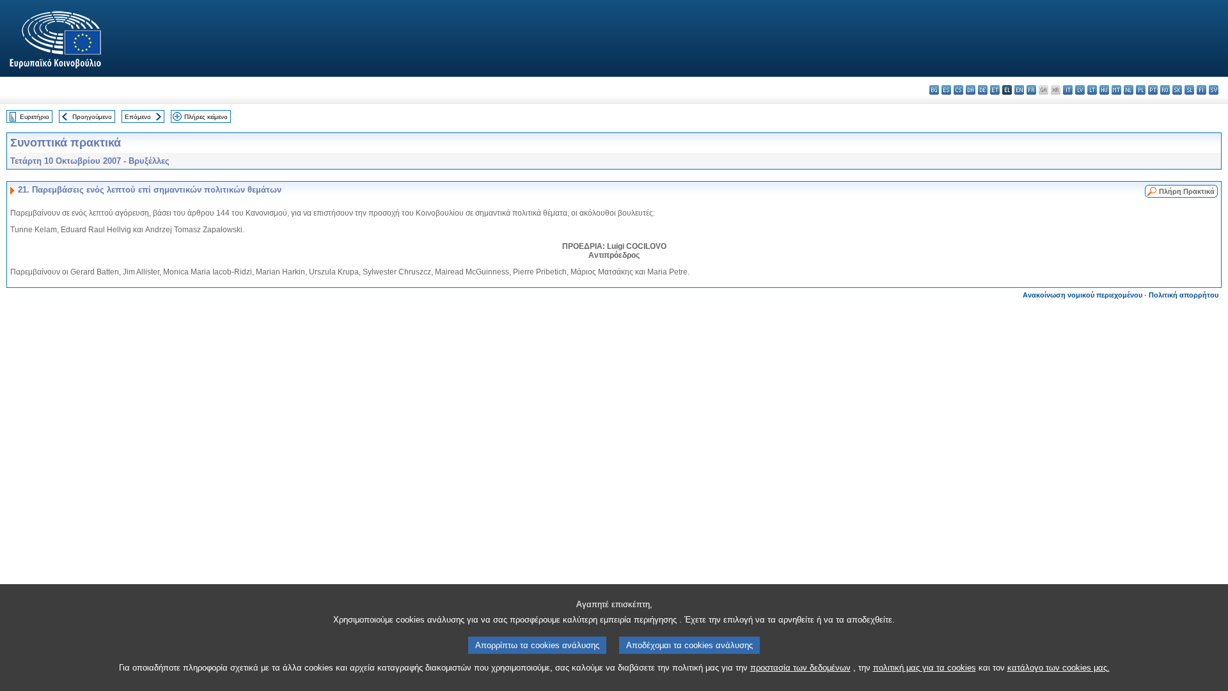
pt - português (1153, 90)
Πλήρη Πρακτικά (1187, 191)
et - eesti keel (995, 90)
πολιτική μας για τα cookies (924, 667)
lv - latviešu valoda (1080, 90)
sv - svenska (1213, 90)
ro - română (1165, 90)
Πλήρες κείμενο (206, 116)
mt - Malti (1116, 90)
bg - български (934, 90)
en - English (1019, 90)
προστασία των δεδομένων (800, 667)
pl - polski (1140, 90)
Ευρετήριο (34, 116)
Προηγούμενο (92, 116)
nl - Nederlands (1128, 90)
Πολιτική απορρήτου (1183, 295)
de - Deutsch (983, 90)
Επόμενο (138, 116)
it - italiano (1068, 90)
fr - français (1031, 90)
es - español (946, 90)
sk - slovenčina (1177, 90)
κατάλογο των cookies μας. (1058, 667)
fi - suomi (1201, 90)
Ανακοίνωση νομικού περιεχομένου (1082, 295)
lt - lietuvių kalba (1092, 90)
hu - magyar (1104, 90)
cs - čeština (958, 90)
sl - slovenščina (1189, 90)
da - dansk (970, 90)
